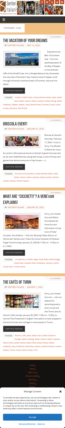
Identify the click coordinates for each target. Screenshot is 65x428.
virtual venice (19, 266)
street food (18, 263)
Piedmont (20, 346)
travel (52, 104)
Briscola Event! (15, 123)
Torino (12, 350)
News (32, 369)
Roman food (36, 104)
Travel (32, 387)
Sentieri (55, 177)
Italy (13, 346)
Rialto (46, 259)
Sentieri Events (9, 181)
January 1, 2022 (35, 287)
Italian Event (8, 342)
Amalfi (17, 97)
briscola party (28, 173)
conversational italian (42, 97)
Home (32, 365)
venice (56, 263)
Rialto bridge (54, 259)
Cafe (24, 335)
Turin (35, 350)
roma (27, 104)
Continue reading (14, 91)
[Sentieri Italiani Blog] (52, 2)
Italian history (42, 342)
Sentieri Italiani (16, 45)
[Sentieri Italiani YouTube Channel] (47, 2)
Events (32, 383)
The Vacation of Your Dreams (25, 40)
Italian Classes (32, 376)
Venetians (41, 263)
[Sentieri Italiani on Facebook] (42, 2)
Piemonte (29, 346)
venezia (49, 263)
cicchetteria (20, 259)
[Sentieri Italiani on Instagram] (62, 2)
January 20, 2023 (35, 207)
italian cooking (28, 339)
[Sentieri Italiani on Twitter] (57, 2)
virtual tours (8, 266)
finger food (38, 259)
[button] (60, 391)
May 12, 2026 (33, 45)
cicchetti (29, 259)
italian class (36, 335)
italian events (45, 177)
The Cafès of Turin (17, 282)
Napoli (21, 104)
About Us (41, 424)
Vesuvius (13, 108)
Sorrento (45, 104)
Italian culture (25, 101)
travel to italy (27, 350)
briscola (18, 173)
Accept (32, 417)
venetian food (30, 263)
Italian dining (50, 101)
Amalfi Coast (26, 97)
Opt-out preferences (27, 424)
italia (54, 97)
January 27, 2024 (35, 129)
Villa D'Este (22, 108)
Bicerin (18, 335)
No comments (56, 37)
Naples (15, 104)
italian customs (38, 101)
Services (32, 380)
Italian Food (31, 342)
